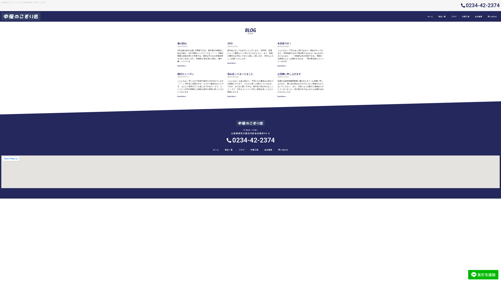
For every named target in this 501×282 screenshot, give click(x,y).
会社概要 (478, 16)
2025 (230, 43)
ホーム (430, 16)
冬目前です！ (285, 43)
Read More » (181, 66)
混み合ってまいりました (240, 74)
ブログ (454, 16)
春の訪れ (182, 43)
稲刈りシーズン (185, 74)
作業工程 (466, 16)
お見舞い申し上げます (289, 74)
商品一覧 (442, 16)
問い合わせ (492, 16)
